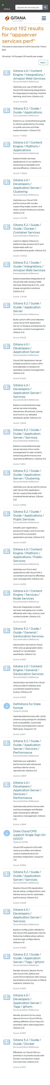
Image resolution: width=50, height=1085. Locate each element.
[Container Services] (7, 226)
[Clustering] (7, 181)
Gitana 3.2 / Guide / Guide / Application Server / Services (27, 433)
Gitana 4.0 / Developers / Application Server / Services (27, 390)
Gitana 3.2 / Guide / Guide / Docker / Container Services (27, 228)
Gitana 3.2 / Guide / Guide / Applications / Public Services (28, 515)
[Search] (45, 7)
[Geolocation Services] (7, 629)
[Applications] (7, 109)
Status (7, 8)
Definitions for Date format (27, 706)
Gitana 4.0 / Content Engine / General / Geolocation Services (28, 670)
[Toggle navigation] (44, 18)
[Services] (7, 386)
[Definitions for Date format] (7, 705)
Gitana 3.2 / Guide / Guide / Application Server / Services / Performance (27, 746)
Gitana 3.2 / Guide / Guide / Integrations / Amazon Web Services (29, 266)
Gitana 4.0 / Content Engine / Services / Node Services (27, 594)
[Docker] (7, 1041)
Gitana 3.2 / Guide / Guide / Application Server (27, 307)
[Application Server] (7, 304)
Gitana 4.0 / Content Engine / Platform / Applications (27, 146)
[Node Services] (7, 592)
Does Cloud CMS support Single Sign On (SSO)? (29, 835)
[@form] (7, 955)
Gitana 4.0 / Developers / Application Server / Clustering (27, 185)
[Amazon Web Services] (7, 72)
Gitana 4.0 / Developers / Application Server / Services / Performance (27, 790)
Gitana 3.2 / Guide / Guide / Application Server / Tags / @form (28, 958)
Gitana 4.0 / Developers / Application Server (26, 348)
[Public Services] (7, 513)
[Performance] (7, 742)
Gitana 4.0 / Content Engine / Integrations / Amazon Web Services (29, 74)
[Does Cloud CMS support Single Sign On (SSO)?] (7, 832)
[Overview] (7, 345)
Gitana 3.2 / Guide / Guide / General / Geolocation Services (28, 632)
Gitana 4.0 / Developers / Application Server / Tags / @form (27, 1000)
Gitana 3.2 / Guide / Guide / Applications (27, 110)
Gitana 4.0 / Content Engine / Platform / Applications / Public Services (27, 555)
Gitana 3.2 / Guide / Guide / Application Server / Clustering (27, 474)
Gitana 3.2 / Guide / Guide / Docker (27, 1042)
